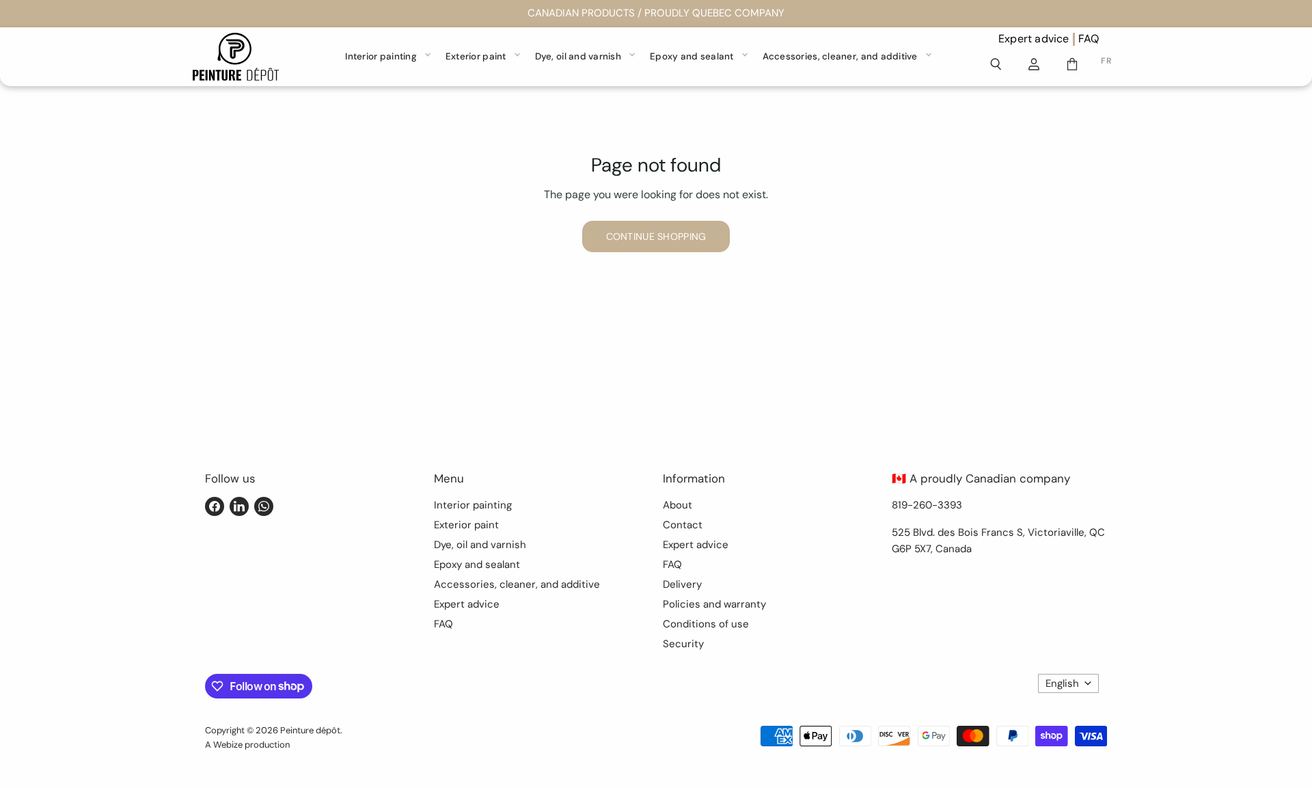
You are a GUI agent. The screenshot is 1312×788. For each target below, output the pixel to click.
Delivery (682, 584)
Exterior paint (476, 56)
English (1062, 683)
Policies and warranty (714, 604)
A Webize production (247, 744)
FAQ (1088, 39)
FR (1106, 60)
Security (683, 644)
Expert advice (1033, 39)
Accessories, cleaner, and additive (840, 56)
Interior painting (381, 56)
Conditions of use (706, 624)
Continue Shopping (656, 236)
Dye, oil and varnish (578, 56)
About (677, 505)
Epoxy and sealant (692, 56)
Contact (682, 525)
